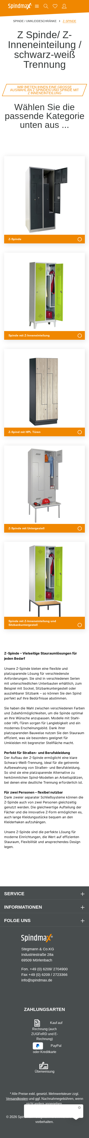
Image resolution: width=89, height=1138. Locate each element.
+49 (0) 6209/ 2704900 (49, 969)
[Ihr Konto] (64, 6)
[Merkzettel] (55, 6)
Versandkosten (17, 1098)
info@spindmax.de (36, 980)
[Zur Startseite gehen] (20, 6)
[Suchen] (46, 6)
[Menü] (37, 6)
